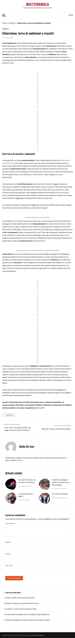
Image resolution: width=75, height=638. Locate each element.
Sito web (9, 565)
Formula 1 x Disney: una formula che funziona (21, 603)
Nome (8, 542)
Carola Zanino (25, 500)
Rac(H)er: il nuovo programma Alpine (56, 429)
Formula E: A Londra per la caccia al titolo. (20, 609)
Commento (11, 523)
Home (4, 23)
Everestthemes (38, 635)
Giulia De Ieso (9, 37)
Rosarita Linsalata (61, 488)
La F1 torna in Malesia (60, 494)
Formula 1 (12, 23)
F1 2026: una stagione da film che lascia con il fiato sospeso (61, 482)
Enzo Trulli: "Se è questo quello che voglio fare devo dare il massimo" (17, 429)
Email (8, 554)
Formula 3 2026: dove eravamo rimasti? (19, 598)
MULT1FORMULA (37, 4)
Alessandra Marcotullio (59, 497)
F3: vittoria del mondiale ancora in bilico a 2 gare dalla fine (26, 614)
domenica (39, 408)
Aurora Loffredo (26, 486)
